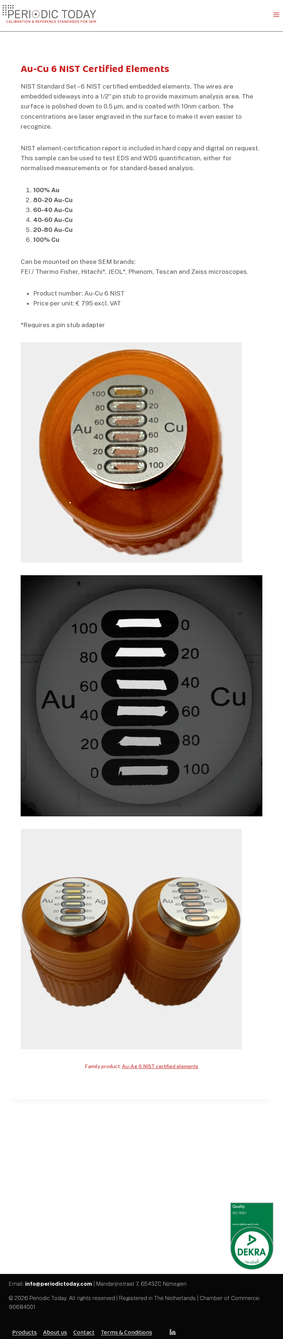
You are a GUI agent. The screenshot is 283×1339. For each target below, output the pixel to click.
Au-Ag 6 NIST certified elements (160, 1066)
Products (24, 1332)
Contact (84, 1332)
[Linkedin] (172, 1332)
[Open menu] (276, 14)
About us (55, 1332)
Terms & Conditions (126, 1332)
